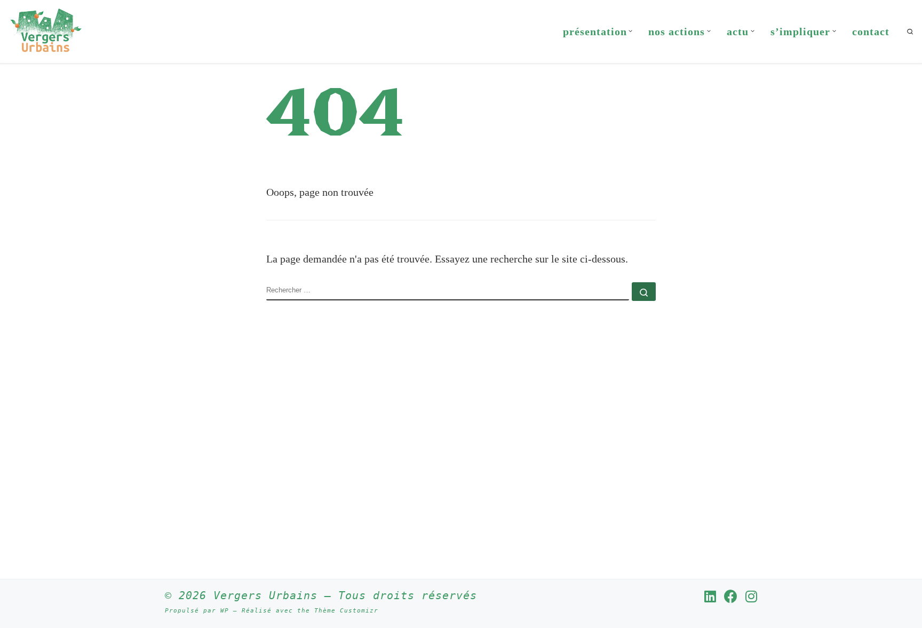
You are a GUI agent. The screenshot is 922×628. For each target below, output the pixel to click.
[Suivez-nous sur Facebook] (730, 596)
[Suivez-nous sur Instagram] (751, 596)
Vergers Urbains (265, 595)
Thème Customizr (346, 610)
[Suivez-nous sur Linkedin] (710, 596)
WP (224, 610)
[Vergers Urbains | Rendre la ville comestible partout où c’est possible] (46, 29)
